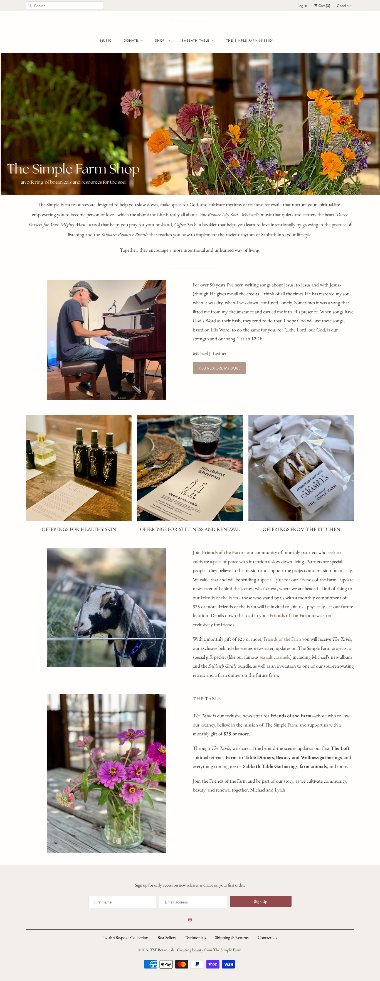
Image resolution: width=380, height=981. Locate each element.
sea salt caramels (275, 657)
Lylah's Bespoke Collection (125, 937)
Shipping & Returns (231, 937)
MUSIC (106, 40)
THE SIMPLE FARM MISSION (250, 40)
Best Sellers (166, 937)
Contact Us (267, 937)
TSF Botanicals (190, 21)
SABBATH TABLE (195, 40)
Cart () (323, 5)
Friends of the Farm (219, 597)
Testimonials (195, 937)
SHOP (160, 40)
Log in (302, 5)
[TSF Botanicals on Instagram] (190, 919)
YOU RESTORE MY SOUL (219, 368)
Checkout (344, 5)
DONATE (131, 40)
